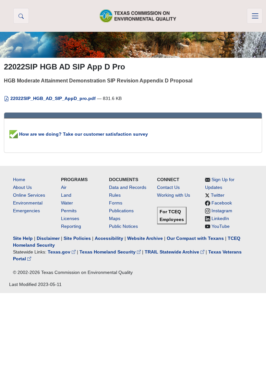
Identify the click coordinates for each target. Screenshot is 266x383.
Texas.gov (60, 251)
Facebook (222, 202)
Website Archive (145, 238)
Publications (121, 210)
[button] (21, 16)
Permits (69, 210)
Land (66, 195)
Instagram (222, 210)
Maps (114, 218)
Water (67, 202)
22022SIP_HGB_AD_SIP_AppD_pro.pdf (53, 98)
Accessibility (110, 238)
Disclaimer (48, 238)
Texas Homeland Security (108, 251)
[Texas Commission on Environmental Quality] (138, 15)
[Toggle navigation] (254, 16)
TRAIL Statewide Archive (172, 251)
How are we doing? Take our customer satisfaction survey (83, 134)
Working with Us (173, 195)
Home (19, 179)
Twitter (217, 195)
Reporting (71, 226)
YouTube (221, 226)
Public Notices (123, 226)
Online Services (29, 195)
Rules (115, 195)
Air (63, 187)
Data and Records (127, 187)
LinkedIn (220, 218)
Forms (115, 202)
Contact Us (168, 187)
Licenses (70, 218)
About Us (22, 187)
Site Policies (77, 238)
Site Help (23, 238)
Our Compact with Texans (195, 238)
